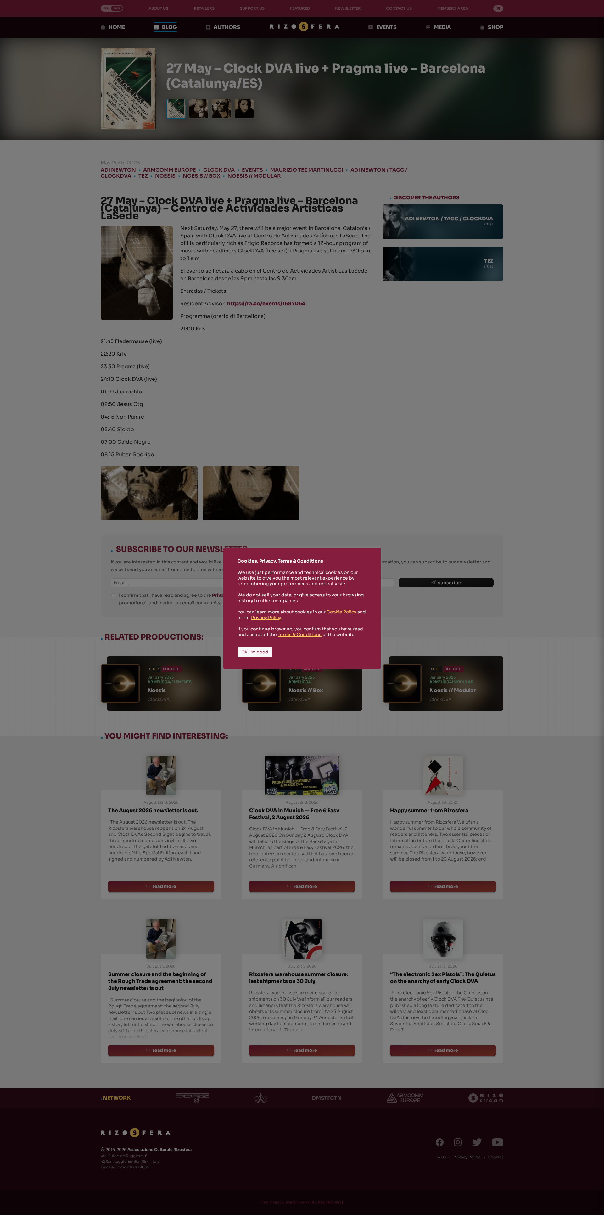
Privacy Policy (266, 617)
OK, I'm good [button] (254, 652)
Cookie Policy (341, 612)
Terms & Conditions (300, 634)
